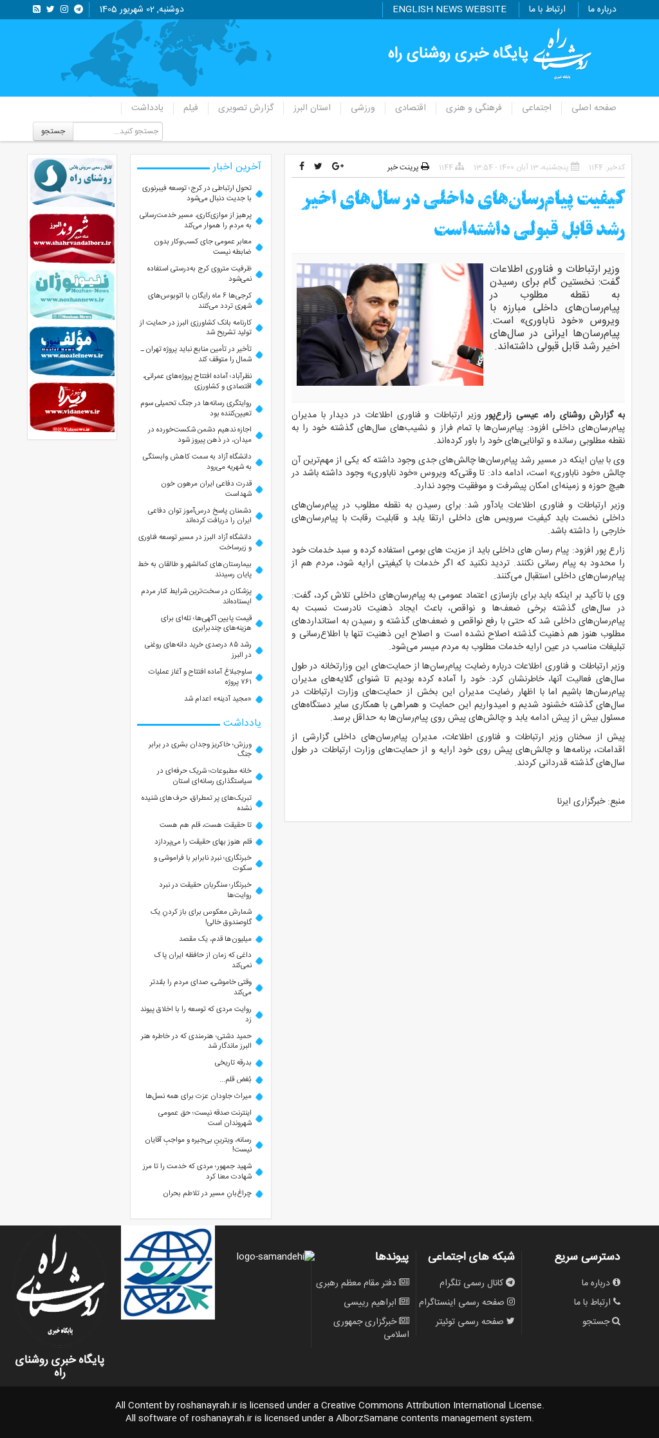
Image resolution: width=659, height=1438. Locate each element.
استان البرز (312, 108)
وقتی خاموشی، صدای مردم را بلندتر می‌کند (201, 987)
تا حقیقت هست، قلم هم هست (206, 825)
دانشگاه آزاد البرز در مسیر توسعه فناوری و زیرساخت (195, 542)
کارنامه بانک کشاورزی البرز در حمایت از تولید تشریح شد (196, 328)
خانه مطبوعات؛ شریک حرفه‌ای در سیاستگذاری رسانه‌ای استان (204, 776)
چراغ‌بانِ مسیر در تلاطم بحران (207, 1193)
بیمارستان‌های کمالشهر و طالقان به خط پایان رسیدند (195, 569)
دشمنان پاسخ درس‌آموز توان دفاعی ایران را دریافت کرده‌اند (200, 516)
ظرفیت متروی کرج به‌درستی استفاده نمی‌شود (199, 274)
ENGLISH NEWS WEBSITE (449, 9)
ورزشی (363, 108)
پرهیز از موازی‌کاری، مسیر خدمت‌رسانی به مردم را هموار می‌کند (196, 220)
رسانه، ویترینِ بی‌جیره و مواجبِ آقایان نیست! (198, 1145)
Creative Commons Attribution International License (431, 1406)
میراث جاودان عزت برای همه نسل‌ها (198, 1096)
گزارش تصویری (246, 108)
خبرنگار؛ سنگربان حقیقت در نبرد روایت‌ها (205, 890)
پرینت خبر (404, 167)
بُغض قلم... (235, 1080)
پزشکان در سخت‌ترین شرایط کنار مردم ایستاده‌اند (196, 596)
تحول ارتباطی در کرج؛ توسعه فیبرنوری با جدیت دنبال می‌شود (197, 193)
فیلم (190, 108)
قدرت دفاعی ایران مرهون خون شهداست (206, 489)
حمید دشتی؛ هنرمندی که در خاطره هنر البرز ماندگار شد (196, 1041)
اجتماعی (537, 108)
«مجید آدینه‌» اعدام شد (218, 699)
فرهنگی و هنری (474, 108)
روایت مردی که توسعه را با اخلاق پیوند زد (196, 1014)
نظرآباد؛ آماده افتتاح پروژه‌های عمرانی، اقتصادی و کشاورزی (197, 381)
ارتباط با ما (547, 9)
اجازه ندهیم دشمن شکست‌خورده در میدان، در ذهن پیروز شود (200, 435)
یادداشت (147, 108)
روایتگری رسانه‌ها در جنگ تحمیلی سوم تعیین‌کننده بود (196, 408)
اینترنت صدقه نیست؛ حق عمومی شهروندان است (205, 1118)
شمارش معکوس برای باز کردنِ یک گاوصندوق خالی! (201, 917)
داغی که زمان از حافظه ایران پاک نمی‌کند (203, 960)
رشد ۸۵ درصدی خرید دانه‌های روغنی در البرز (198, 650)
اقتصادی (410, 108)
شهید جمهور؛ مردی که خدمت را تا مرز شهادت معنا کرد (197, 1171)
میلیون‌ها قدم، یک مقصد (215, 939)
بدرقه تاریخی (233, 1063)
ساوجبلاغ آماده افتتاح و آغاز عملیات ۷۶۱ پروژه (200, 677)
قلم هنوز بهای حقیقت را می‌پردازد (203, 842)
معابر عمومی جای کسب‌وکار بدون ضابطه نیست (203, 247)
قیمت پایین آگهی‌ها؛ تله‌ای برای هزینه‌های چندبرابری (206, 623)
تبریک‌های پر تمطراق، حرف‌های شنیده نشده (197, 803)
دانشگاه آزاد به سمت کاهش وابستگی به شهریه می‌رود (197, 462)
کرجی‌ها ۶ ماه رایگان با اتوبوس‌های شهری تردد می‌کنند (200, 301)
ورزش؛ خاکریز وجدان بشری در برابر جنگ (200, 750)
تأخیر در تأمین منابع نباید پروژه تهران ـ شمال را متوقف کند (196, 354)
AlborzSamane (367, 1418)
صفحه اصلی (594, 108)
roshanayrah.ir (207, 1406)
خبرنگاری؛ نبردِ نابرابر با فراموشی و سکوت (203, 863)
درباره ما (602, 9)
